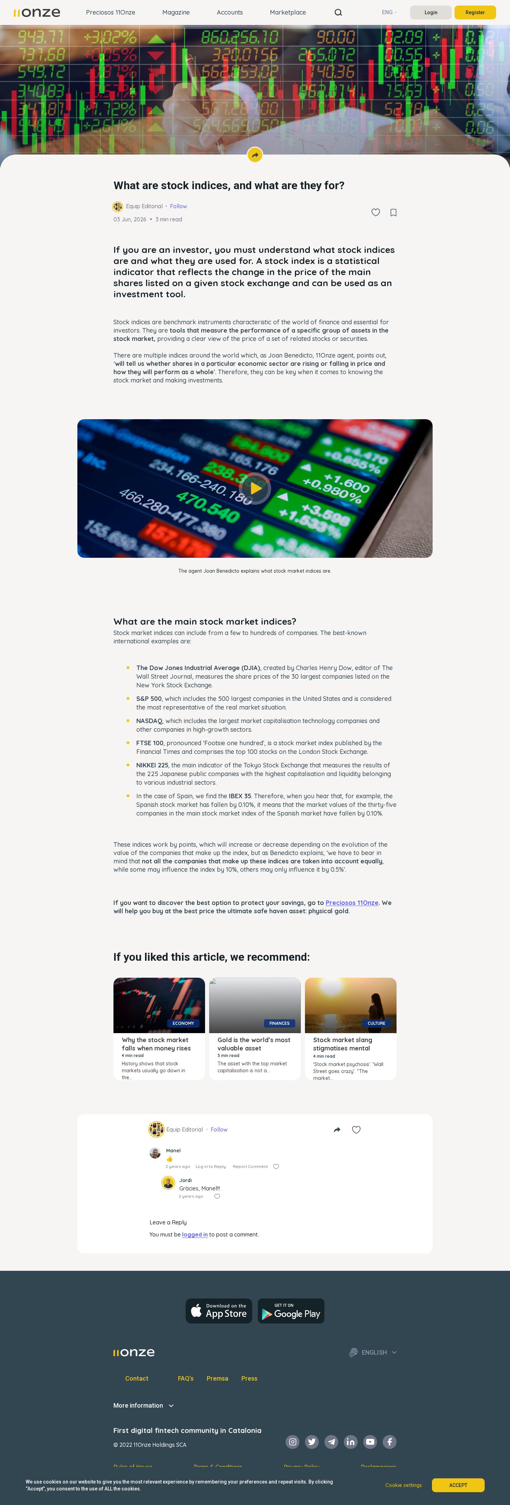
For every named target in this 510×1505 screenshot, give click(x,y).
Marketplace (288, 12)
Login (431, 12)
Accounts (230, 12)
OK (255, 543)
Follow (178, 206)
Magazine (176, 12)
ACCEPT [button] (458, 1485)
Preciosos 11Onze (110, 12)
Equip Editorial (144, 206)
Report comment (250, 1166)
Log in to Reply (211, 1166)
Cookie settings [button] (403, 1485)
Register (475, 12)
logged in (195, 1234)
